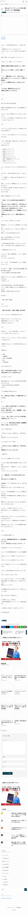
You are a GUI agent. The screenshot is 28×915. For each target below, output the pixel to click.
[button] (3, 627)
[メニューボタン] (26, 1)
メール (5, 761)
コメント (5, 740)
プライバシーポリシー (11, 907)
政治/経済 (4, 12)
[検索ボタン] (23, 1)
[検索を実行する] (25, 889)
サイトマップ (5, 873)
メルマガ (5, 876)
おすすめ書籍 (5, 867)
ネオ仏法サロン (6, 864)
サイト (4, 766)
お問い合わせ (5, 870)
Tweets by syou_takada (6, 898)
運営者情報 (19, 907)
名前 (4, 756)
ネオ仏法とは (5, 858)
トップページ (5, 855)
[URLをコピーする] (25, 627)
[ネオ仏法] (3, 1)
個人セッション (6, 861)
